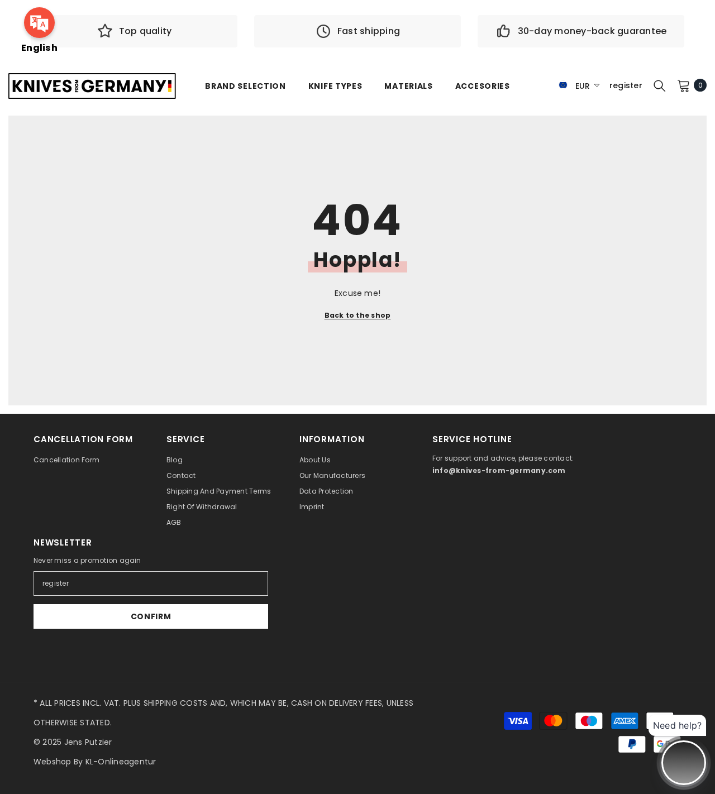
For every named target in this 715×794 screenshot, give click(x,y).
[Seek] (659, 85)
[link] (134, 31)
